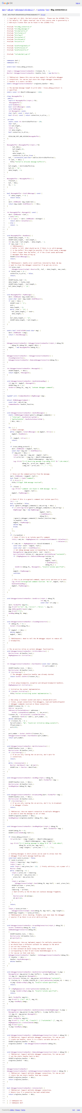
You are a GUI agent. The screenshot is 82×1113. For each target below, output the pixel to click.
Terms (23, 1110)
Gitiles (12, 1110)
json (78, 1110)
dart (4, 10)
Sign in (78, 3)
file (43, 15)
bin (47, 10)
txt (73, 1110)
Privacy (17, 1110)
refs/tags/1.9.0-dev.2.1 (24, 10)
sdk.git (10, 10)
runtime (41, 10)
